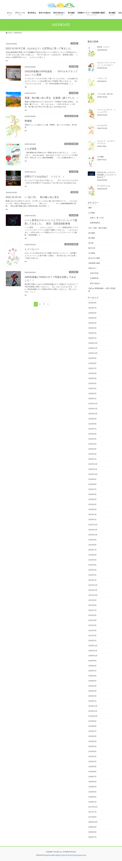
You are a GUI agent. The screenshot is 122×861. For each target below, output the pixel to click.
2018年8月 (92, 772)
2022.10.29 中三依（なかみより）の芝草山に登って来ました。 (40, 48)
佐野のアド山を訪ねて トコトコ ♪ (44, 176)
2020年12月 (92, 646)
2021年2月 (92, 635)
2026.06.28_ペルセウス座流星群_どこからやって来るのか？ (106, 174)
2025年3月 (92, 388)
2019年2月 (92, 756)
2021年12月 (92, 585)
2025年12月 (92, 343)
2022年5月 (92, 560)
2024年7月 (92, 429)
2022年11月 (92, 530)
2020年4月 (92, 686)
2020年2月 (92, 696)
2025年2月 (92, 393)
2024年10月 (92, 414)
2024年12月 (92, 404)
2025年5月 (92, 378)
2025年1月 (92, 398)
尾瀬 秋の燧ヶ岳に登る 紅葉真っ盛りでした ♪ (51, 98)
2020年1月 (92, 701)
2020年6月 (92, 676)
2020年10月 (92, 656)
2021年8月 (92, 605)
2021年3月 (92, 630)
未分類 (74, 43)
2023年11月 (92, 469)
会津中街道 (94, 273)
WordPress (47, 855)
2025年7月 (92, 368)
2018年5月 (92, 787)
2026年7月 (92, 308)
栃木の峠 (91, 248)
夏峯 (90, 208)
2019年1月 (92, 761)
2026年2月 (92, 333)
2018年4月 (92, 792)
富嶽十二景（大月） (97, 218)
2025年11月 (92, 348)
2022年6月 (92, 555)
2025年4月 (92, 383)
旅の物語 (91, 233)
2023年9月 (92, 479)
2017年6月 (92, 817)
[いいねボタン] (7, 60)
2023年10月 (92, 474)
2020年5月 (92, 681)
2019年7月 (92, 731)
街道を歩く (92, 268)
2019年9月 (92, 721)
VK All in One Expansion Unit (76, 855)
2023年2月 (92, 514)
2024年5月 (92, 439)
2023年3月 (92, 509)
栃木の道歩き (95, 283)
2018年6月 (92, 782)
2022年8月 (92, 545)
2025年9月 (92, 358)
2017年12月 (92, 807)
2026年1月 (92, 338)
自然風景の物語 (94, 263)
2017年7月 (92, 812)
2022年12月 (92, 525)
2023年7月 (92, 489)
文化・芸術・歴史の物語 (97, 228)
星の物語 (74, 66)
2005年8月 (92, 832)
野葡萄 (28, 121)
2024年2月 (92, 454)
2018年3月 (92, 797)
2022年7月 (92, 550)
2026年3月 (92, 328)
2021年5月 (92, 620)
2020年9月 (92, 661)
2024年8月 (92, 424)
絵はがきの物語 (71, 116)
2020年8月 (92, 666)
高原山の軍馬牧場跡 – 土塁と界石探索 (101, 289)
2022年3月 (92, 570)
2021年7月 (92, 610)
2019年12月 (92, 706)
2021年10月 (92, 595)
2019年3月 (92, 751)
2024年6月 (92, 434)
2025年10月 (92, 353)
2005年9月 (92, 827)
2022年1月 (92, 580)
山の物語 (74, 93)
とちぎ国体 (31, 148)
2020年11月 (92, 651)
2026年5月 (92, 318)
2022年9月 (92, 540)
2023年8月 (92, 484)
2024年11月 (92, 409)
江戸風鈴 (100, 157)
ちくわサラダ (102, 125)
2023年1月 (92, 519)
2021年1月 (92, 640)
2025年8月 (92, 363)
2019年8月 (92, 726)
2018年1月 (92, 802)
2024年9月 (92, 419)
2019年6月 (92, 736)
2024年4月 (92, 444)
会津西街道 (94, 278)
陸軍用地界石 (95, 223)
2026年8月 (92, 303)
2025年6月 (92, 373)
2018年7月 (92, 777)
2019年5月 (92, 741)
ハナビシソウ (102, 78)
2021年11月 (92, 590)
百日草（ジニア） (103, 47)
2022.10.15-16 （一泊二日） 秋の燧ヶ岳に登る (32, 197)
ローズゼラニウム (103, 186)
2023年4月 (92, 504)
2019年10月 (92, 716)
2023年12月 (92, 464)
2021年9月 (92, 600)
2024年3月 (92, 449)
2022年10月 (92, 535)
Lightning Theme (60, 855)
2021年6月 (92, 615)
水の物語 (91, 253)
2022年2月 (92, 575)
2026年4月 (92, 323)
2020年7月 (92, 671)
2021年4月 (92, 625)
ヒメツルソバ (32, 249)
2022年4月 (92, 565)
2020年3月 (92, 691)
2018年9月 (92, 766)
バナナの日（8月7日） (105, 94)
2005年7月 (92, 837)
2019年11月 (92, 711)
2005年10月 (92, 822)
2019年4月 (92, 746)
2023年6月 (92, 494)
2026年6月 (92, 313)
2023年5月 (92, 499)
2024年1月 (92, 459)
